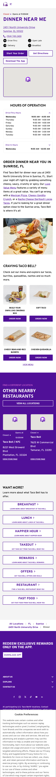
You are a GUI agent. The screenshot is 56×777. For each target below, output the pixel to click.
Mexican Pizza (19, 195)
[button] (28, 676)
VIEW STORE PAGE (10, 459)
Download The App (15, 61)
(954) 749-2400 (14, 36)
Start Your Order (15, 53)
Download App (12, 655)
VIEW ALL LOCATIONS (28, 403)
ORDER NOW (15, 318)
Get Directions (40, 53)
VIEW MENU (28, 365)
